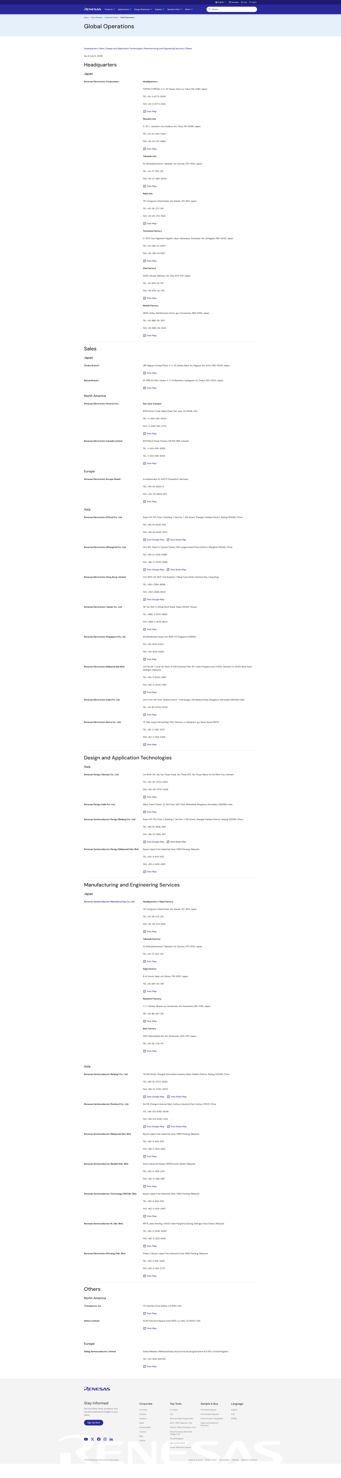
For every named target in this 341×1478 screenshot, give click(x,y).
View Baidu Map (178, 539)
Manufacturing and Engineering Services (164, 48)
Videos (142, 1440)
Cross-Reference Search (180, 1447)
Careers (142, 1414)
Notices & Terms (196, 1460)
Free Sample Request (210, 1414)
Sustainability (145, 1427)
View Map (152, 111)
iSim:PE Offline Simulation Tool (183, 1427)
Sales (101, 48)
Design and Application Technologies (124, 48)
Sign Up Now (93, 1422)
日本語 (234, 1418)
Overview (143, 1410)
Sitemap (235, 1460)
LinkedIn (111, 1439)
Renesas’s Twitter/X (92, 1439)
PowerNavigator (177, 1438)
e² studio (174, 1410)
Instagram (105, 1439)
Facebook (99, 1439)
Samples (235, 2)
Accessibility (224, 1460)
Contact (142, 1432)
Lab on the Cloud (177, 1443)
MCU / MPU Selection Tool (181, 1423)
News (141, 1423)
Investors (143, 1418)
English (234, 1410)
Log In (254, 2)
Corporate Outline (111, 17)
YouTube (86, 1439)
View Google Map (155, 539)
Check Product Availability (212, 1418)
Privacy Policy (211, 1460)
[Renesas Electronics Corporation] (92, 9)
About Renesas (96, 17)
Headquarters (91, 48)
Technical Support (208, 1410)
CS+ (171, 1414)
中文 (233, 1414)
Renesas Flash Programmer (181, 1418)
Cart (245, 2)
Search (231, 9)
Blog (141, 1436)
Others (188, 48)
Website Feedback (249, 1460)
